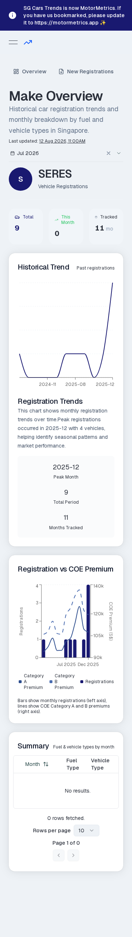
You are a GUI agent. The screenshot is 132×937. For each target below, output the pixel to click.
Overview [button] (34, 71)
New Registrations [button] (90, 71)
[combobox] (58, 153)
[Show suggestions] (119, 153)
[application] (66, 335)
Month (32, 764)
